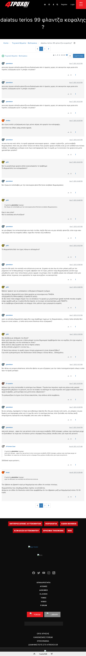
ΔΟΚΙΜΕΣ (43, 590)
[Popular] (53, 4)
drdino (8, 120)
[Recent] (49, 4)
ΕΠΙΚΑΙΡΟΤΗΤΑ (44, 582)
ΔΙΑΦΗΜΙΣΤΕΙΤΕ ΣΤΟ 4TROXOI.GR (43, 645)
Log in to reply (78, 56)
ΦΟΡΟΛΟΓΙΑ (51, 524)
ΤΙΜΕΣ (43, 598)
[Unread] (45, 4)
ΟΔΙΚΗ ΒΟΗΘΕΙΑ (68, 524)
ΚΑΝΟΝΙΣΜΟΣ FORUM (43, 637)
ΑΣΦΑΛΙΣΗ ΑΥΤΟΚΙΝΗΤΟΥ (26, 531)
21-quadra (9, 383)
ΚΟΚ (70, 531)
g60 (7, 162)
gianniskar (9, 63)
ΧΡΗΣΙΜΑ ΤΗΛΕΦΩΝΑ (53, 531)
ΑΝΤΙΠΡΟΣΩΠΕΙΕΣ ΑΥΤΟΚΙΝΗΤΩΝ (25, 524)
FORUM (43, 605)
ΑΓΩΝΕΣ (43, 586)
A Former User (10, 446)
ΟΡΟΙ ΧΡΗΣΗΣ (43, 633)
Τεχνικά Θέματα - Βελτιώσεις (16, 56)
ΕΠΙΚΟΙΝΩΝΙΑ (43, 641)
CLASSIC (44, 594)
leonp (8, 472)
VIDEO (44, 601)
